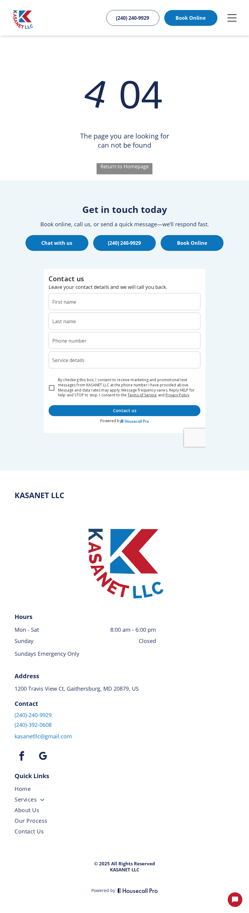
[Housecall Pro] (138, 890)
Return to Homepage (125, 166)
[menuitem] (124, 790)
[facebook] (22, 756)
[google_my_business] (43, 756)
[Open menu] (232, 17)
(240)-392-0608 (33, 724)
